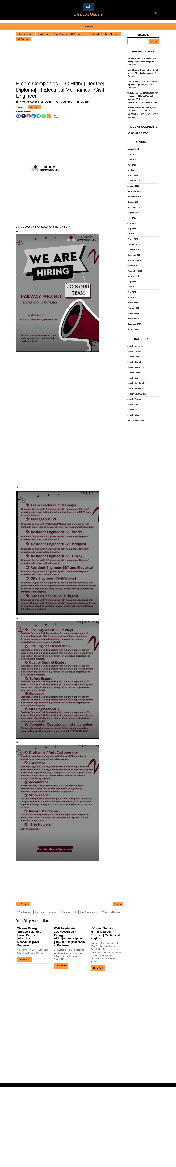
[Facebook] (18, 116)
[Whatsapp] (43, 116)
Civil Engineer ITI (68, 912)
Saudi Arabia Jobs (135, 420)
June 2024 (131, 287)
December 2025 (134, 191)
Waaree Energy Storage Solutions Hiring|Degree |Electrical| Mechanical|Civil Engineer (29, 937)
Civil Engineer (25, 912)
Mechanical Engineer (112, 912)
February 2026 (133, 181)
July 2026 (131, 154)
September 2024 (134, 271)
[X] (23, 116)
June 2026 (131, 159)
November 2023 (134, 324)
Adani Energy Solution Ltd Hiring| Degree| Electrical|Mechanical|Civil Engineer (142, 73)
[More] (49, 116)
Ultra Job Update (88, 14)
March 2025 (132, 239)
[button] (88, 7)
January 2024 (133, 313)
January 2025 (133, 250)
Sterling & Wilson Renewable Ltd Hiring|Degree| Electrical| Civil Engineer (142, 61)
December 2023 (134, 318)
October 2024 (133, 265)
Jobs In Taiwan (134, 399)
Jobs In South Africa (136, 394)
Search (143, 35)
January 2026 (133, 186)
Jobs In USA (133, 415)
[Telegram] (38, 116)
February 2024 (133, 308)
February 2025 (133, 244)
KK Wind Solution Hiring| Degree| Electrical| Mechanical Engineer (105, 933)
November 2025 (134, 197)
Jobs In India (43, 34)
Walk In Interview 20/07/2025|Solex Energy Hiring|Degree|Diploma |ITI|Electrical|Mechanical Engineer (69, 937)
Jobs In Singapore (135, 388)
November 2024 (134, 260)
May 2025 (131, 228)
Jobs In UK (132, 410)
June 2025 (131, 223)
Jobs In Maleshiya (135, 367)
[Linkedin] (33, 116)
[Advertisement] (69, 60)
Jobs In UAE (133, 404)
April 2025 (131, 234)
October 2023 (133, 329)
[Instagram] (28, 116)
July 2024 (131, 281)
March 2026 (132, 175)
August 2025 (133, 212)
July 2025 (131, 218)
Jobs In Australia (135, 346)
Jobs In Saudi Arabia (136, 383)
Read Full (26, 960)
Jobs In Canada (134, 351)
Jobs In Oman (133, 373)
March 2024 (132, 303)
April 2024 (131, 297)
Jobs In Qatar (133, 378)
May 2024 (131, 292)
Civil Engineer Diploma (46, 912)
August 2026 (133, 149)
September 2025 (134, 207)
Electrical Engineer (89, 912)
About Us (88, 27)
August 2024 (133, 276)
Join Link (65, 226)
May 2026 (131, 165)
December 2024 (134, 255)
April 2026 (131, 170)
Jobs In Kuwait (134, 362)
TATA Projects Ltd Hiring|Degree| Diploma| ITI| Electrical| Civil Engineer (142, 84)
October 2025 (133, 202)
